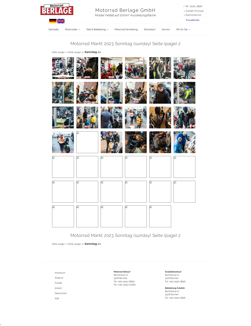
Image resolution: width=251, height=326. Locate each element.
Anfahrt (58, 288)
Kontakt (58, 283)
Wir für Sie (181, 29)
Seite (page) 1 (59, 52)
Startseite (54, 29)
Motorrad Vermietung (126, 29)
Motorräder (71, 29)
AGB (57, 298)
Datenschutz (61, 293)
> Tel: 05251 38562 (192, 6)
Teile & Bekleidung (96, 29)
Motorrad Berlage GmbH (125, 10)
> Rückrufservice (192, 15)
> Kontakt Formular (193, 11)
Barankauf (149, 29)
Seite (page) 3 (75, 52)
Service (166, 29)
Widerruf (59, 278)
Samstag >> (93, 52)
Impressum (60, 273)
